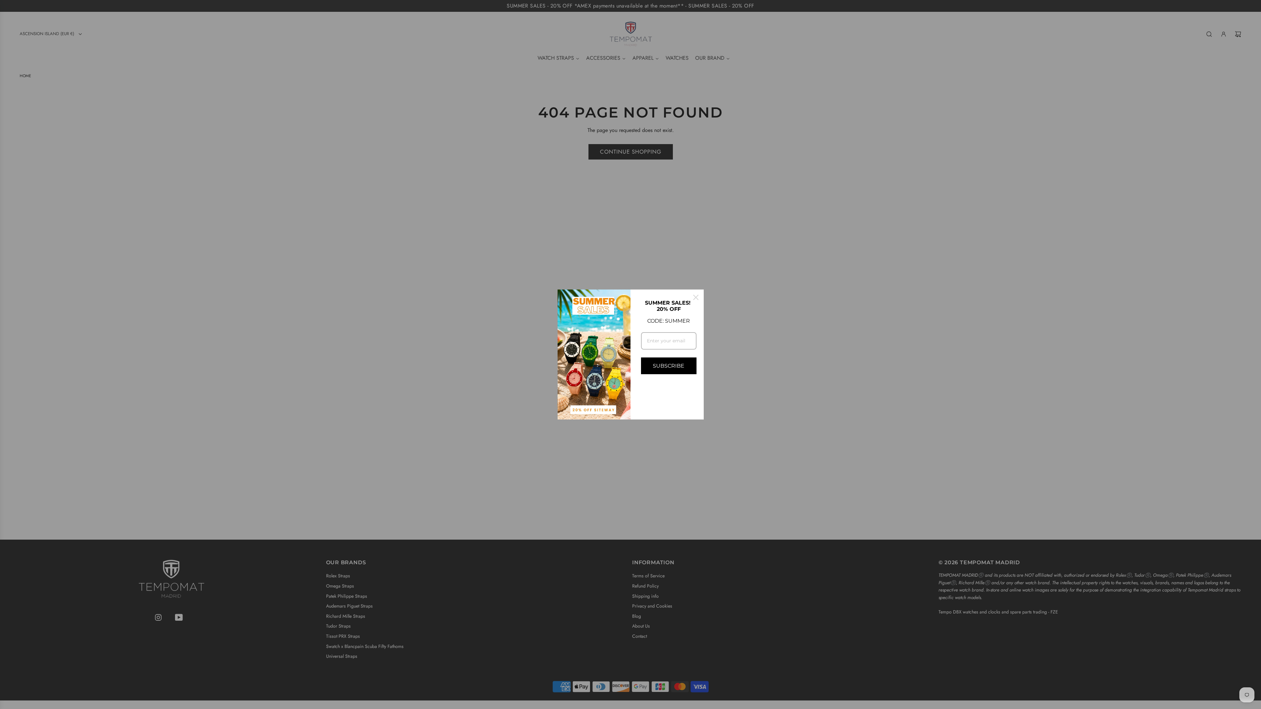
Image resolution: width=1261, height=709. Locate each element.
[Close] (696, 297)
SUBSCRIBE (668, 366)
